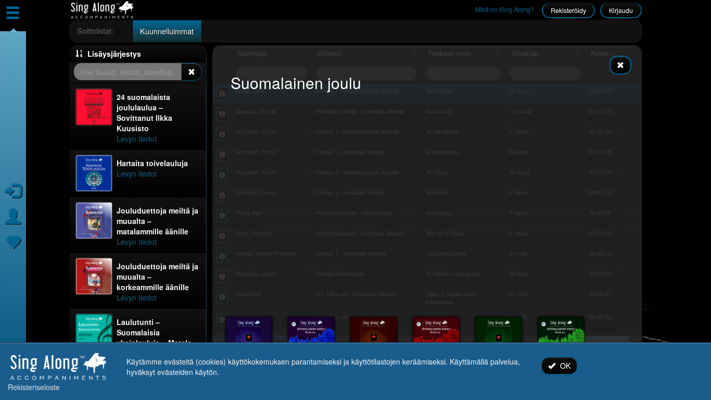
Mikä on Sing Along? (504, 9)
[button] (137, 53)
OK (564, 365)
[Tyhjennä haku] (191, 72)
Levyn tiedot (137, 138)
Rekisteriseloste (34, 387)
